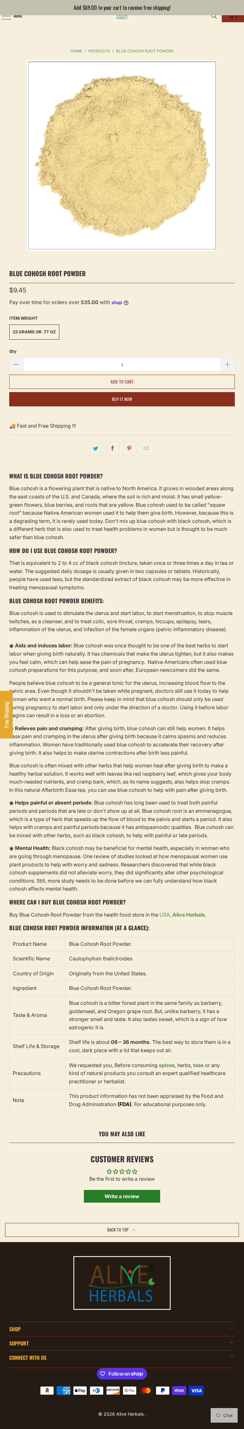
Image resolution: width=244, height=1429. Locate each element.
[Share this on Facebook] (112, 448)
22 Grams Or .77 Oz (34, 331)
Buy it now (122, 399)
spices (167, 1065)
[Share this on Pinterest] (129, 448)
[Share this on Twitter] (96, 448)
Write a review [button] (122, 1196)
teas (198, 1065)
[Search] (214, 16)
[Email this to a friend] (146, 448)
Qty (13, 351)
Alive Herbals (130, 1414)
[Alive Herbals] (122, 16)
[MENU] (3, 16)
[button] (6, 714)
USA (164, 914)
